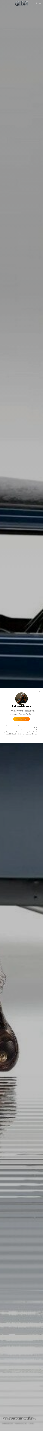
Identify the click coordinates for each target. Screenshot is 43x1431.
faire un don (21, 719)
